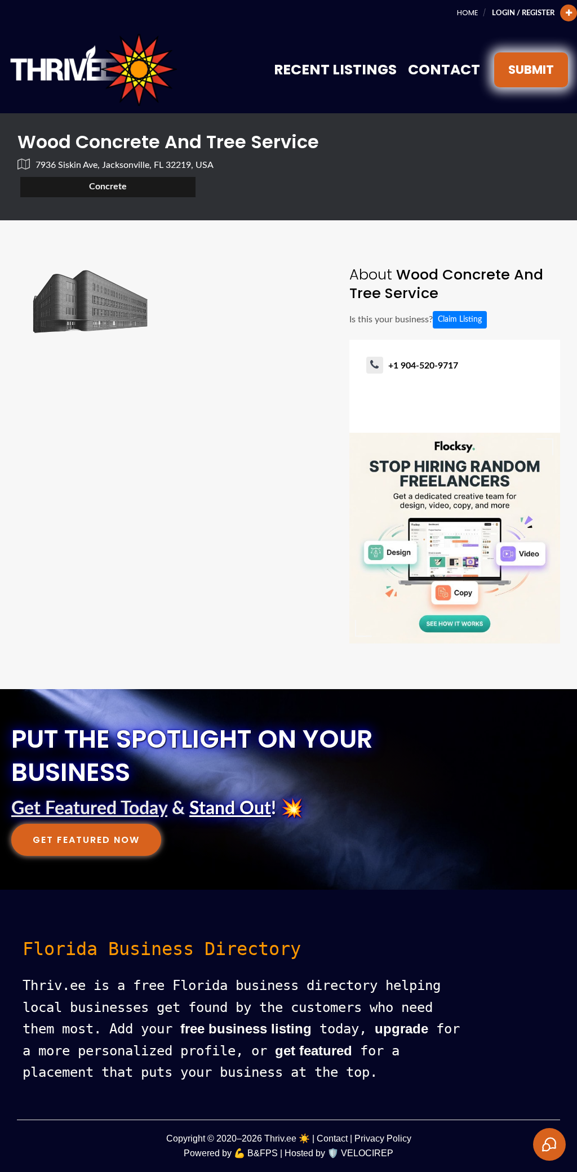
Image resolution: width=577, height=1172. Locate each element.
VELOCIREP (367, 1153)
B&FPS (262, 1153)
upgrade (401, 1028)
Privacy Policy (382, 1138)
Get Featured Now (86, 839)
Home (467, 12)
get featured (313, 1050)
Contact (444, 69)
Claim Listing (460, 319)
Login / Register (523, 13)
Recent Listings (335, 69)
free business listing (246, 1028)
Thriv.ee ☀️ (287, 1138)
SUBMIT (531, 69)
